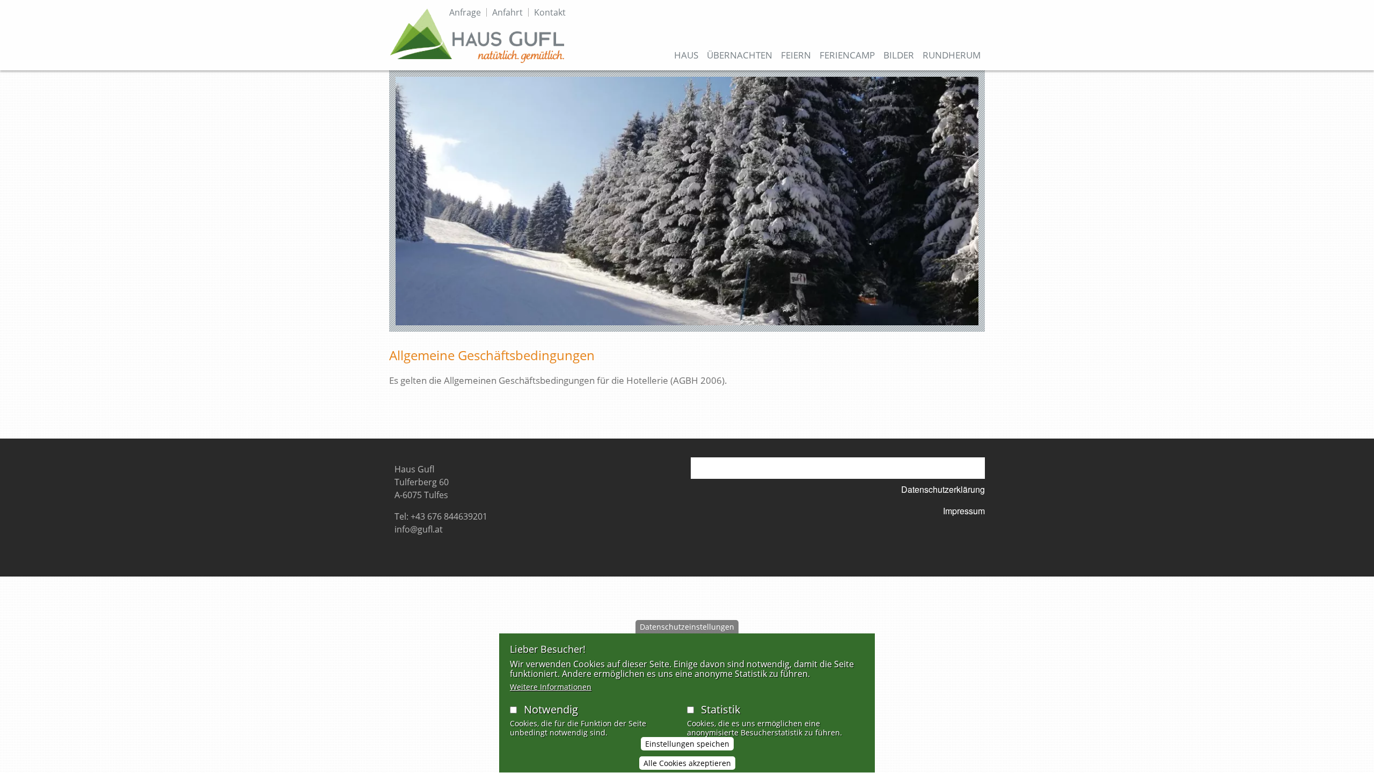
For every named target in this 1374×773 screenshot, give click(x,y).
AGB (976, 468)
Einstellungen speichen (687, 744)
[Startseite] (477, 35)
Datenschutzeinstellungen (687, 627)
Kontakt (550, 12)
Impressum (964, 511)
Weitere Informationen (550, 687)
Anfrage (465, 12)
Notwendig (551, 709)
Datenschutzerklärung (943, 489)
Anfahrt (507, 12)
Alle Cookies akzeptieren (687, 763)
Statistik (721, 709)
